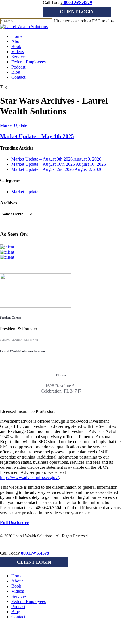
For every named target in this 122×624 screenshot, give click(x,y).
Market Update (13, 125)
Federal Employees (28, 601)
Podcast (18, 606)
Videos (17, 591)
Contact (18, 616)
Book (16, 586)
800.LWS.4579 (77, 2)
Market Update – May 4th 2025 (37, 136)
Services (18, 596)
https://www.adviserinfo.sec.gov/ (29, 477)
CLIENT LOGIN (77, 11)
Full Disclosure (14, 522)
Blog (15, 611)
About (17, 581)
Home (16, 575)
